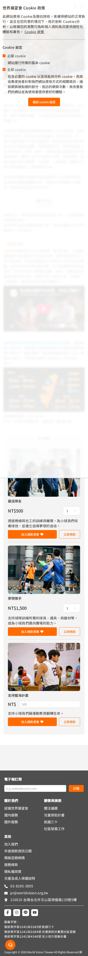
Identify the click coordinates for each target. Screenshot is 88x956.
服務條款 (11, 864)
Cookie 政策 (34, 31)
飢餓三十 (51, 821)
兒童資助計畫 (54, 815)
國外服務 (11, 821)
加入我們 (11, 844)
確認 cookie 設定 (44, 102)
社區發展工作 (54, 828)
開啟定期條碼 (14, 857)
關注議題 (51, 808)
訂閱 (76, 788)
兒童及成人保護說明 (19, 878)
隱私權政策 (12, 871)
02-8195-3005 (21, 885)
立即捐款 (70, 534)
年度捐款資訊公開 (18, 850)
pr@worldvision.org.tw (28, 892)
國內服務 (11, 815)
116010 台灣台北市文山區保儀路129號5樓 (43, 899)
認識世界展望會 (16, 808)
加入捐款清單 (30, 534)
